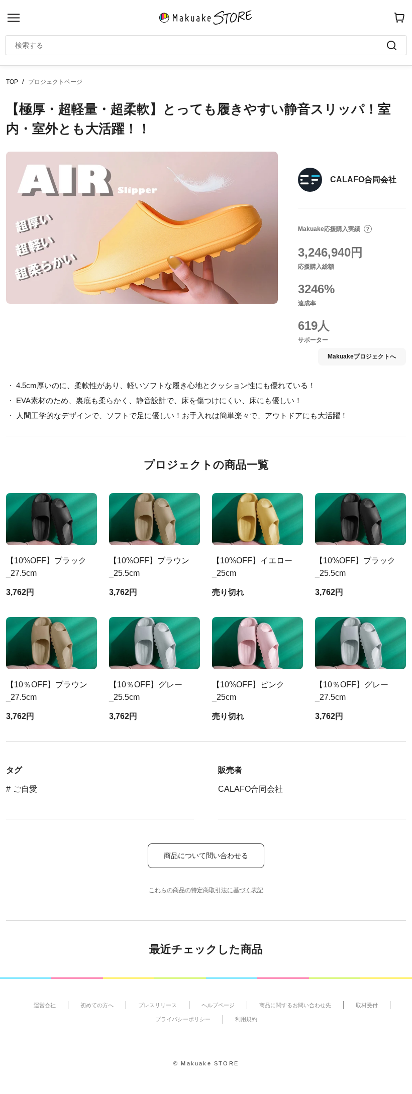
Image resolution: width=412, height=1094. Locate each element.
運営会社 (45, 1005)
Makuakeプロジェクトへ (362, 356)
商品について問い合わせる (206, 856)
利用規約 (246, 1019)
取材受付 (367, 1005)
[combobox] (201, 45)
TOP (12, 81)
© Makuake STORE (206, 1063)
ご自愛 (25, 789)
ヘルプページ (218, 1005)
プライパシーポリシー (183, 1019)
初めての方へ (97, 1005)
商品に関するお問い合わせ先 (295, 1005)
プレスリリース (157, 1005)
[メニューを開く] (13, 18)
